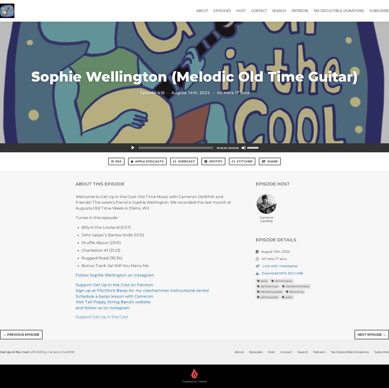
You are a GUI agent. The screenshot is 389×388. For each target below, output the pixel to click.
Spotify (215, 161)
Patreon (300, 11)
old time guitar (269, 297)
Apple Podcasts (149, 161)
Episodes (222, 11)
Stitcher (244, 161)
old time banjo (283, 281)
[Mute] (243, 148)
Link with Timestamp (280, 266)
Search (279, 11)
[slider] (253, 147)
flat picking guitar (271, 291)
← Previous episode (21, 335)
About (202, 11)
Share (272, 161)
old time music (269, 286)
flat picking (296, 291)
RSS (118, 161)
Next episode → (372, 335)
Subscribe (379, 11)
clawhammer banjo (297, 286)
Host (241, 11)
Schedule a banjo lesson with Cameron (114, 296)
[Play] (133, 148)
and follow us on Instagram (103, 308)
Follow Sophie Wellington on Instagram (115, 275)
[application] (194, 147)
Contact (259, 11)
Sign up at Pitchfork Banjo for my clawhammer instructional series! (142, 290)
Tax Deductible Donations (338, 11)
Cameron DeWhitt (267, 219)
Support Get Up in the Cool (102, 317)
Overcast (186, 161)
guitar (288, 297)
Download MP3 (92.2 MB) (282, 273)
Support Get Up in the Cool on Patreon (114, 285)
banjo (263, 281)
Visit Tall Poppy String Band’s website (113, 302)
